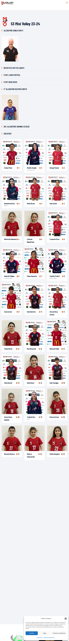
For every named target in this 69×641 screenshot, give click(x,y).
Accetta (31, 633)
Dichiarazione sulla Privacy (49, 637)
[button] (65, 618)
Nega (44, 633)
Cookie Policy (39, 637)
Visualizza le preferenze (59, 633)
